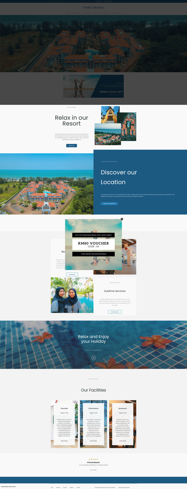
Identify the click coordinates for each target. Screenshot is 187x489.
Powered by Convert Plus (8, 486)
